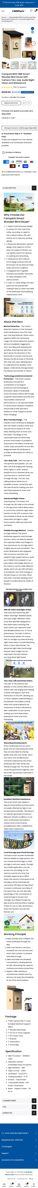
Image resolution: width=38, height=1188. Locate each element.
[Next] (33, 43)
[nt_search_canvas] (31, 11)
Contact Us (22, 1178)
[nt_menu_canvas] (5, 11)
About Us (11, 1178)
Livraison (5, 97)
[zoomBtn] (33, 58)
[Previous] (4, 43)
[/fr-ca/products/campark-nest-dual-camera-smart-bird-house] (24, 103)
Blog (31, 1178)
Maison (4, 17)
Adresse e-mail (9, 118)
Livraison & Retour (13, 152)
